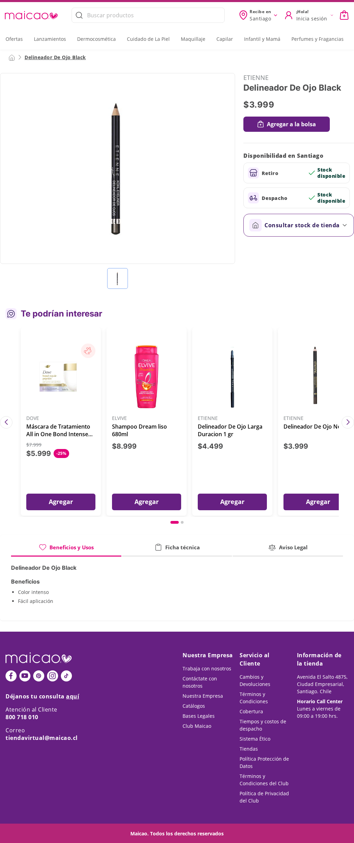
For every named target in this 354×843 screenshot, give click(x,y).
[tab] (66, 550)
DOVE (32, 418)
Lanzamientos (50, 39)
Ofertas (14, 39)
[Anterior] (6, 422)
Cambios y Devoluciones (255, 680)
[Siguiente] (348, 422)
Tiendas (249, 748)
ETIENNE (256, 77)
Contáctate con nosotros (200, 682)
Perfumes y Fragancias (317, 39)
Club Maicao (197, 726)
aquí (72, 696)
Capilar (224, 39)
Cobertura (251, 711)
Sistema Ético (255, 738)
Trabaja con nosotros (207, 668)
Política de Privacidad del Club (264, 797)
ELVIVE (119, 418)
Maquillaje (193, 39)
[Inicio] (11, 57)
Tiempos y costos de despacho (263, 725)
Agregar (61, 501)
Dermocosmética (96, 39)
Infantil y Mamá (262, 39)
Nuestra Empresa (203, 696)
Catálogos (194, 706)
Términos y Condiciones (254, 698)
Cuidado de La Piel (148, 39)
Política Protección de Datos (264, 762)
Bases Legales (199, 716)
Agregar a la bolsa (291, 124)
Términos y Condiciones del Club (264, 780)
